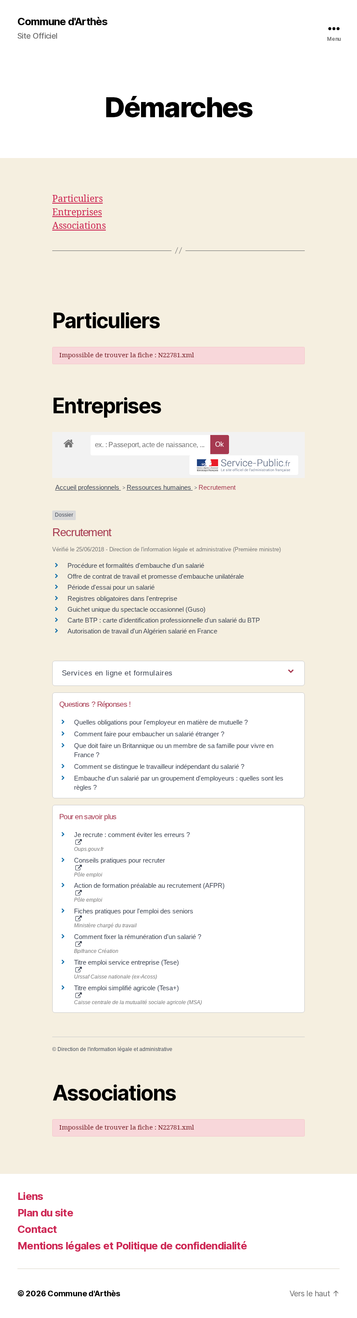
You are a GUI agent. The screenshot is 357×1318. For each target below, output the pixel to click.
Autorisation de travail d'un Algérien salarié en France (142, 631)
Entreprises (77, 212)
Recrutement (217, 487)
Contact (37, 1229)
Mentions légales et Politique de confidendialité (132, 1245)
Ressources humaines (160, 487)
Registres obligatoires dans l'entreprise (122, 598)
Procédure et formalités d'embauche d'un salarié (135, 565)
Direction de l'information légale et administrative (114, 1049)
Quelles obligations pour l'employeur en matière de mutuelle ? (161, 722)
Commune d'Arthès (62, 21)
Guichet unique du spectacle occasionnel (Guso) (136, 609)
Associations (79, 226)
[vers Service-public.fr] (243, 465)
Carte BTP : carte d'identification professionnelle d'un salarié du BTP (163, 620)
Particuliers (77, 199)
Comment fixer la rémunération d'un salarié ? (137, 936)
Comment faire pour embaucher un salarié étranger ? (149, 734)
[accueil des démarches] (68, 442)
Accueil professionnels (88, 487)
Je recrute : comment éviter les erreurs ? (132, 834)
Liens (30, 1196)
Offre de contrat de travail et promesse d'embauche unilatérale (155, 576)
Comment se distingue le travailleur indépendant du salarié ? (159, 766)
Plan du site (45, 1212)
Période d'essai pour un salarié (111, 587)
